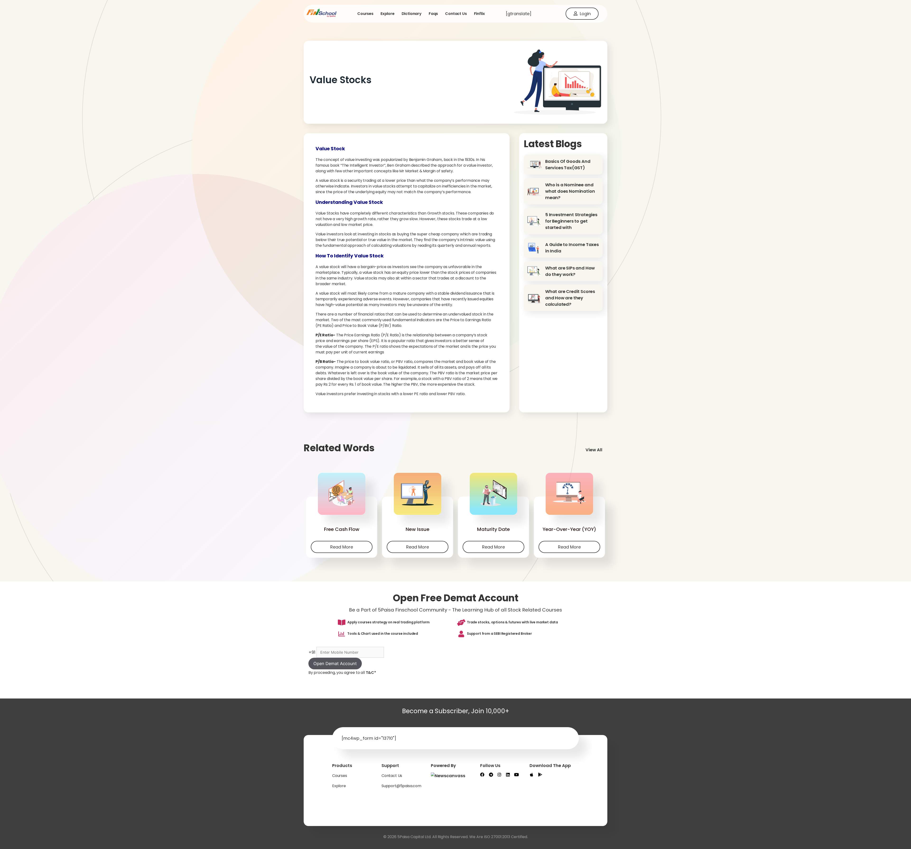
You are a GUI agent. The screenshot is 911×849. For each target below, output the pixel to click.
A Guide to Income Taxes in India (572, 248)
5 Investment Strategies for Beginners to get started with (571, 221)
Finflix (479, 13)
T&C (371, 672)
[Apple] (532, 774)
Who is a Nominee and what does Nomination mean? (570, 191)
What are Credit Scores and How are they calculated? (570, 297)
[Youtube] (516, 774)
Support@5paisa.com (401, 786)
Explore (388, 13)
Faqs (433, 13)
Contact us (456, 13)
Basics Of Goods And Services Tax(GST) (567, 164)
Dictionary (412, 13)
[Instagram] (499, 774)
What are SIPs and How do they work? (570, 271)
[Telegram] (491, 774)
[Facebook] (482, 774)
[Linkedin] (508, 774)
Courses (365, 13)
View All (594, 450)
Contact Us (391, 775)
